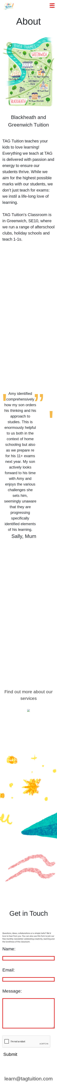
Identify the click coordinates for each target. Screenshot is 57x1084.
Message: (12, 991)
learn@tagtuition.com (28, 1078)
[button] (6, 465)
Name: (9, 948)
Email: (8, 970)
